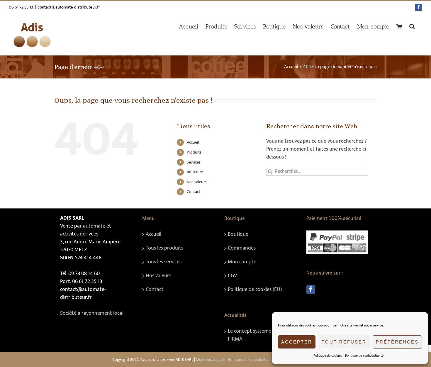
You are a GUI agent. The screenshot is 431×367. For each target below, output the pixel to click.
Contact (193, 191)
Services (194, 162)
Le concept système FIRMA (249, 335)
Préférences (397, 341)
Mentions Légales (210, 359)
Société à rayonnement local (91, 313)
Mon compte (242, 262)
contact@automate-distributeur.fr (69, 7)
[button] (412, 26)
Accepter (296, 341)
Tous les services (163, 262)
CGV (232, 276)
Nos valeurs (197, 182)
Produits (194, 152)
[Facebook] (310, 289)
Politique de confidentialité (364, 355)
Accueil (193, 142)
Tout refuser (344, 341)
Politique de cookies (327, 355)
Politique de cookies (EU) (255, 290)
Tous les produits (164, 248)
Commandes (242, 248)
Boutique (195, 172)
